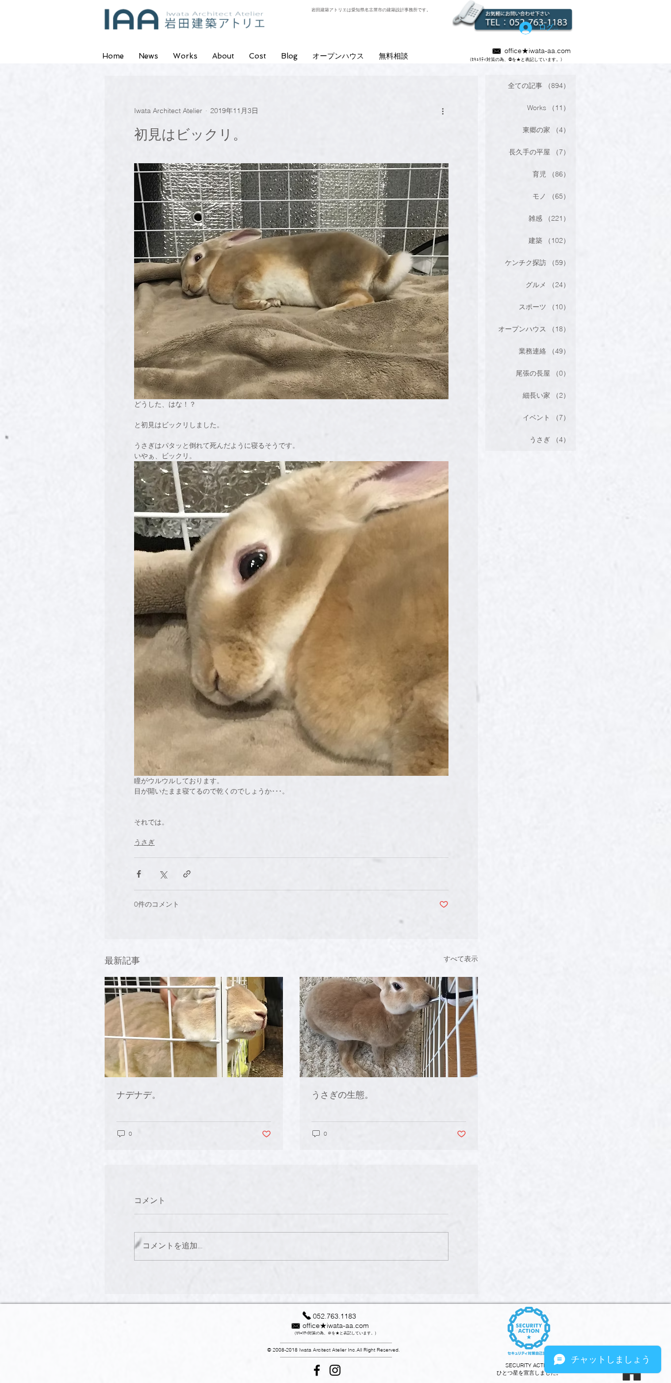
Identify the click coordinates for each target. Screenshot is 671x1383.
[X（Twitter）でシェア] (163, 874)
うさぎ (144, 842)
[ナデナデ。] (194, 1027)
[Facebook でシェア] (138, 874)
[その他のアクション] (442, 111)
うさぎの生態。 (342, 1094)
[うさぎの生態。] (389, 1027)
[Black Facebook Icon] (316, 1370)
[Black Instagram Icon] (335, 1370)
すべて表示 (461, 958)
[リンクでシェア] (187, 874)
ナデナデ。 (138, 1094)
